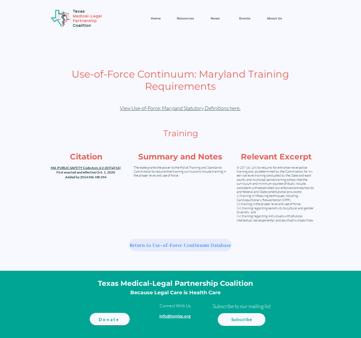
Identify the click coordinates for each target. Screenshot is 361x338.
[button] (185, 18)
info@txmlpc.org (175, 316)
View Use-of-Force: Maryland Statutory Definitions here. (180, 108)
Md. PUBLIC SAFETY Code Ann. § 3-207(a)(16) (86, 168)
